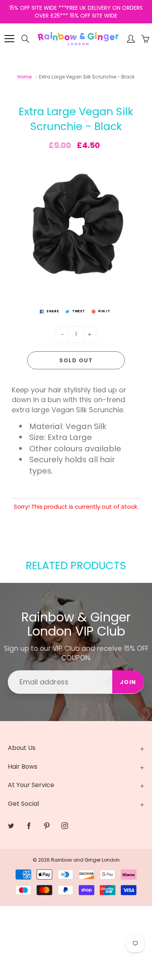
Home (25, 76)
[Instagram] (64, 825)
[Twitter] (11, 825)
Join (128, 682)
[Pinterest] (46, 825)
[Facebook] (28, 825)
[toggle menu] (9, 39)
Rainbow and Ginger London (85, 860)
